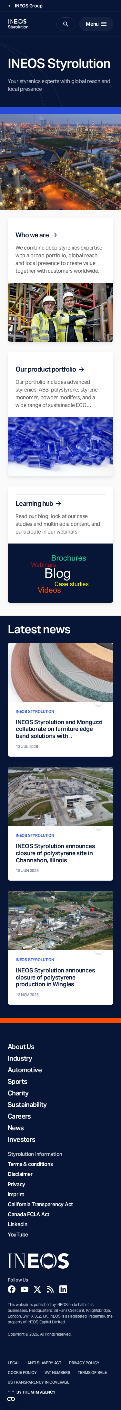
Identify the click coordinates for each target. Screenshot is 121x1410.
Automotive (25, 1070)
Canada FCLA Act (28, 1214)
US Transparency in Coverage (38, 1382)
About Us (21, 1047)
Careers (19, 1116)
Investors (21, 1139)
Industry (20, 1058)
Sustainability (27, 1105)
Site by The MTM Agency (31, 1392)
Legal (14, 1363)
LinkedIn (17, 1224)
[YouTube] (24, 1289)
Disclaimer (20, 1174)
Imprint (16, 1194)
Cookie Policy (22, 1372)
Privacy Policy (84, 1363)
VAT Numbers (57, 1372)
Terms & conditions (30, 1164)
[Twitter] (37, 1289)
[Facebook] (11, 1289)
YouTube (18, 1235)
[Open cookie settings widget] (11, 1399)
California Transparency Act (40, 1204)
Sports (17, 1081)
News (16, 1128)
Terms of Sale (92, 1372)
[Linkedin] (63, 1289)
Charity (18, 1093)
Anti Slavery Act (44, 1363)
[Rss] (50, 1289)
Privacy (16, 1184)
